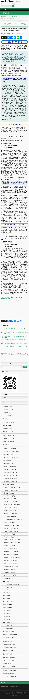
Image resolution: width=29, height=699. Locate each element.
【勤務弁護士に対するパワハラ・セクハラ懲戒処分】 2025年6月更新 (21, 23)
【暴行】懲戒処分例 (8, 463)
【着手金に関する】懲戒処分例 (10, 554)
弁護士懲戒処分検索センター (10, 432)
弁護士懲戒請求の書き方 (9, 637)
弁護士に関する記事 (8, 409)
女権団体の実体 (7, 412)
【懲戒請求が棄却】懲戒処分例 (10, 575)
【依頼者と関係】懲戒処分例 (10, 472)
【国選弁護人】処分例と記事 (10, 501)
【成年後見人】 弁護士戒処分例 (10, 481)
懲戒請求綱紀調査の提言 (9, 644)
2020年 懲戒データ (7, 601)
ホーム (3, 682)
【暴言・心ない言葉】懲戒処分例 (11, 457)
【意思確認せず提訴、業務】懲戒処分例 (13, 487)
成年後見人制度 (7, 663)
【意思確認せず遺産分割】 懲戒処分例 (12, 519)
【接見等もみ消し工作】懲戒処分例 (11, 539)
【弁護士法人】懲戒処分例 (9, 572)
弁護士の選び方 (7, 415)
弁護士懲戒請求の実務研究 (9, 628)
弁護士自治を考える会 (10, 1)
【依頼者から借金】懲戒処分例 (10, 528)
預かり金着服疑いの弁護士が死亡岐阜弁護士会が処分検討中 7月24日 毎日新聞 (8, 23)
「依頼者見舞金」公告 (8, 438)
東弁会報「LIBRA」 (8, 425)
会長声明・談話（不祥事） (9, 435)
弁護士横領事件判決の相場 (9, 448)
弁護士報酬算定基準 (8, 406)
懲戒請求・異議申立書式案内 (10, 634)
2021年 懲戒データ (7, 598)
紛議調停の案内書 (7, 641)
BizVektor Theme (17, 693)
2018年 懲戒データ (7, 607)
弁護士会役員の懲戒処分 (9, 667)
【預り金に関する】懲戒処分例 (10, 551)
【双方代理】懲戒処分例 (9, 537)
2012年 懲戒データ (7, 625)
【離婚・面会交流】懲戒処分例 (10, 560)
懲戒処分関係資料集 (8, 654)
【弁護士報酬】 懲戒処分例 (9, 498)
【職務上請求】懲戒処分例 (9, 534)
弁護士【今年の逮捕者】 (9, 441)
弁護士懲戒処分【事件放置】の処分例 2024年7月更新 (13, 297)
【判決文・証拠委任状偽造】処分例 (11, 504)
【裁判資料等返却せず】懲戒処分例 (11, 542)
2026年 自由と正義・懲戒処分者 (11, 584)
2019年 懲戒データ (7, 604)
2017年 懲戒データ (7, 610)
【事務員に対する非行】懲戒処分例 (11, 557)
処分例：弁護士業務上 (8, 484)
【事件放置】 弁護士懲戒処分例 (10, 466)
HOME (2, 16)
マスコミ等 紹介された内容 (9, 676)
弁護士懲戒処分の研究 (8, 631)
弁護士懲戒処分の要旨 (12, 16)
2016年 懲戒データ (7, 613)
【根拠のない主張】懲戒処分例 (10, 531)
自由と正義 (5, 419)
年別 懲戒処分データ (8, 578)
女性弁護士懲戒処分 (8, 444)
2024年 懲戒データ (7, 590)
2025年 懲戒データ (7, 587)
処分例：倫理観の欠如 (8, 454)
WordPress (9, 693)
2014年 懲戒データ (7, 619)
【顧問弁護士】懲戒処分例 (9, 569)
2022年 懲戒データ (7, 595)
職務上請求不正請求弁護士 (9, 670)
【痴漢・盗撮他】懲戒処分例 (10, 475)
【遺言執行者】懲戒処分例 (9, 516)
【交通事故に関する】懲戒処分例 (11, 566)
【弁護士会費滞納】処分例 (9, 510)
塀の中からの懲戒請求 (8, 673)
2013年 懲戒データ (7, 622)
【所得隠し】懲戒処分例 (9, 522)
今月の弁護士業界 (7, 428)
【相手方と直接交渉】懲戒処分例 (11, 548)
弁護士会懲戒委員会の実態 (9, 647)
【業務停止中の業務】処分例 (10, 490)
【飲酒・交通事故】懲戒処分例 (10, 563)
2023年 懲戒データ (7, 592)
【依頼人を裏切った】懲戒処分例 (11, 507)
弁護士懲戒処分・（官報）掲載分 (11, 451)
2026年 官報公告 (7, 581)
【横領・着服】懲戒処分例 (9, 469)
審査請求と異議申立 (8, 650)
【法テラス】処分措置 (8, 660)
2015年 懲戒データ (7, 616)
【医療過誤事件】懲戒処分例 (10, 496)
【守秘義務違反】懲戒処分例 (10, 478)
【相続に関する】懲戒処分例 (10, 513)
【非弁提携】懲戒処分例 (9, 493)
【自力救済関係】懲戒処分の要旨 (11, 525)
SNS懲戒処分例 (7, 460)
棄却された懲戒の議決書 (9, 657)
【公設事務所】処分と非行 (9, 545)
